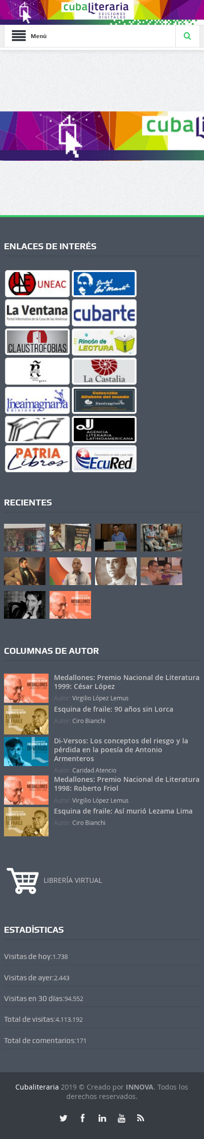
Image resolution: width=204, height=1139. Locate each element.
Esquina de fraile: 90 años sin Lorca (113, 709)
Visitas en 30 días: (34, 998)
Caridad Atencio (94, 770)
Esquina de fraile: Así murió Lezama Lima (123, 811)
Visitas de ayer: (29, 977)
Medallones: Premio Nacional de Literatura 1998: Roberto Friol (127, 784)
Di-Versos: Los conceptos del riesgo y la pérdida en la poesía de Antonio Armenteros (121, 749)
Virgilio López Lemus (100, 698)
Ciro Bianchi (88, 721)
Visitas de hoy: (28, 956)
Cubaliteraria (38, 1087)
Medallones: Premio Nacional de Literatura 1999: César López (127, 682)
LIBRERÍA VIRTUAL (73, 880)
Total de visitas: (29, 1019)
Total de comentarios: (40, 1040)
